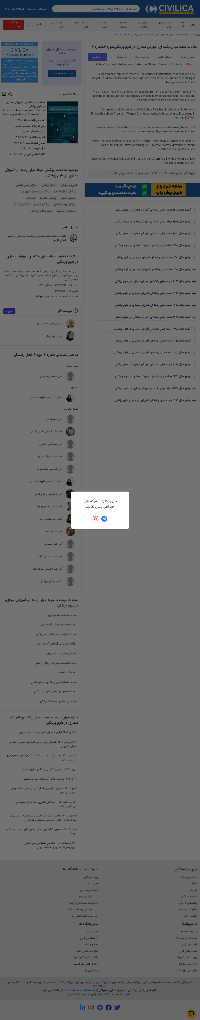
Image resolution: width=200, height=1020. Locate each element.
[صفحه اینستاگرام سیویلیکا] (96, 519)
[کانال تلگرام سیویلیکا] (104, 519)
